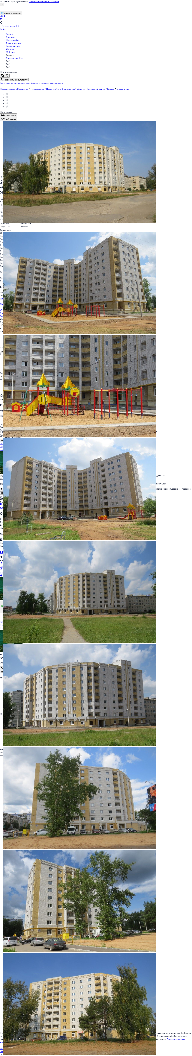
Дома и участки (13, 43)
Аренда (9, 34)
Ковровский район (96, 88)
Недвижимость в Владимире (14, 88)
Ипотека (10, 49)
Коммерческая (13, 46)
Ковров (110, 88)
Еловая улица (123, 88)
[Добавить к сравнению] (2, 76)
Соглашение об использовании (44, 1)
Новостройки (12, 40)
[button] (5, 82)
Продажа (10, 37)
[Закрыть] (2, 4)
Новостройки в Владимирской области (65, 88)
